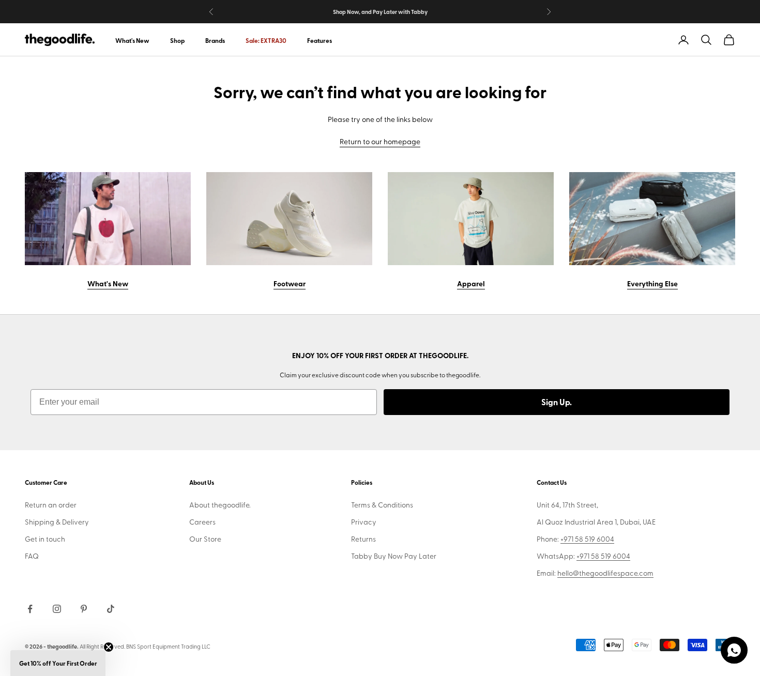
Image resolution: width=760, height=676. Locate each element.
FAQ (32, 556)
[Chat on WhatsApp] (734, 650)
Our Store (205, 539)
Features (319, 40)
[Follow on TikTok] (110, 609)
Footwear (289, 283)
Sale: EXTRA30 (266, 40)
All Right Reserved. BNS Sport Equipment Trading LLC (145, 646)
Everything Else (652, 283)
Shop (177, 40)
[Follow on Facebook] (30, 609)
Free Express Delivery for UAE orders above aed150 (380, 13)
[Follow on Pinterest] (84, 609)
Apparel (471, 283)
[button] (57, 663)
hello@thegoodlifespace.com (605, 573)
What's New (132, 40)
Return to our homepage (380, 141)
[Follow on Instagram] (57, 609)
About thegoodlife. (220, 505)
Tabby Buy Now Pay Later (393, 556)
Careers (202, 522)
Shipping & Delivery (57, 522)
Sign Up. (556, 402)
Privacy (363, 522)
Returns (363, 539)
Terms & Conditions (382, 505)
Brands (215, 40)
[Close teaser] (108, 647)
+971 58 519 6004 (587, 539)
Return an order (51, 505)
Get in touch (45, 539)
